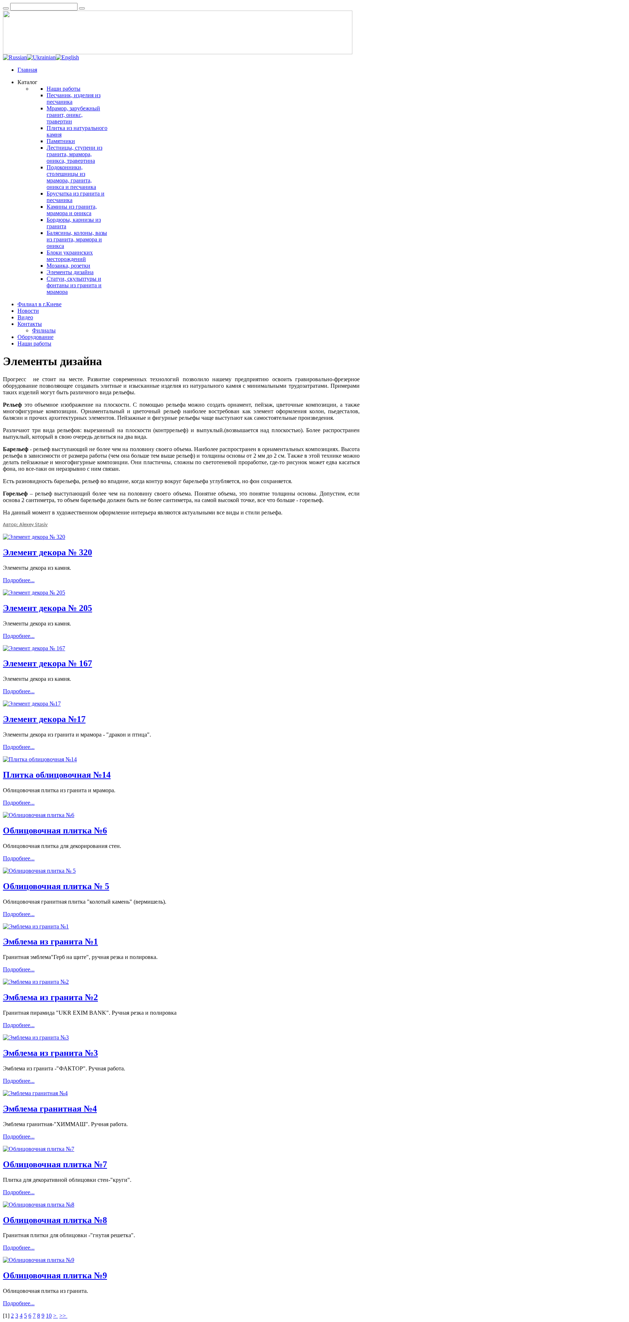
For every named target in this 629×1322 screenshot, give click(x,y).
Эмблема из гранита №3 (50, 1053)
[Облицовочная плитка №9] (38, 1260)
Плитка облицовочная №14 (57, 775)
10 (49, 1316)
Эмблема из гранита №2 (50, 997)
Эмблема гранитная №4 (50, 1108)
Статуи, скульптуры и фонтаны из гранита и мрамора (74, 285)
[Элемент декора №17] (32, 704)
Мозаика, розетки (68, 266)
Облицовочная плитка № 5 (56, 886)
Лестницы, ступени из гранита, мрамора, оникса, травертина (74, 154)
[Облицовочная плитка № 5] (39, 871)
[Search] (6, 8)
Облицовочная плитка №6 (55, 830)
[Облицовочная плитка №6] (38, 815)
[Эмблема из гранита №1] (36, 926)
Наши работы (63, 89)
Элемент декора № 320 (47, 552)
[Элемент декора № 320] (34, 537)
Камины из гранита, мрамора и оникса (72, 210)
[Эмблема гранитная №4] (35, 1093)
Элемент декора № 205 (47, 608)
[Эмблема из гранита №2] (36, 982)
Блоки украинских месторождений (70, 255)
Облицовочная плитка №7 (55, 1164)
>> (63, 1316)
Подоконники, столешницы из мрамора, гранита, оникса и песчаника (71, 177)
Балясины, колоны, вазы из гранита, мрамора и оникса (77, 239)
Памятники (61, 141)
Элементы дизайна (70, 272)
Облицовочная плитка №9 (55, 1275)
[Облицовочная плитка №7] (38, 1149)
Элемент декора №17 (44, 719)
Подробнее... (19, 580)
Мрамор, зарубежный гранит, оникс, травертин (73, 115)
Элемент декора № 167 (47, 663)
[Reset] (82, 8)
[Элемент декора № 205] (34, 592)
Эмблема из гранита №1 (50, 941)
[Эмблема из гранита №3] (36, 1037)
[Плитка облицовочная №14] (40, 759)
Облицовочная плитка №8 (55, 1220)
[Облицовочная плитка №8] (38, 1204)
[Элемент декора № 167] (34, 648)
